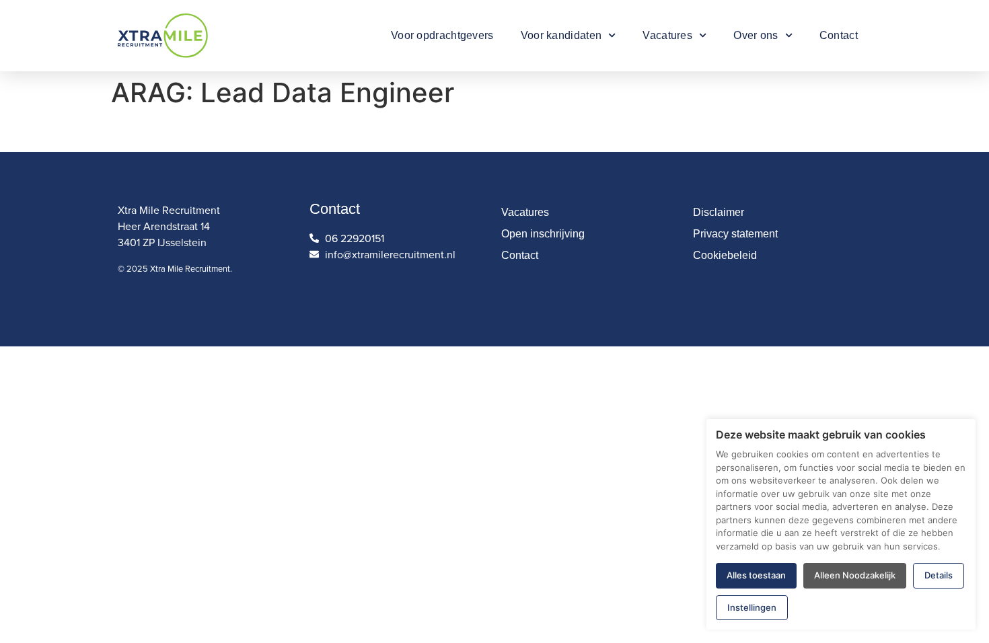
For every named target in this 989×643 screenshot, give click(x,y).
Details (938, 575)
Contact (838, 35)
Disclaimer (718, 212)
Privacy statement (735, 233)
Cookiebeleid (725, 255)
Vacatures (667, 35)
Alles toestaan (756, 575)
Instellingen (751, 607)
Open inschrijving (543, 233)
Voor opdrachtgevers (442, 35)
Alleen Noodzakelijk (854, 575)
